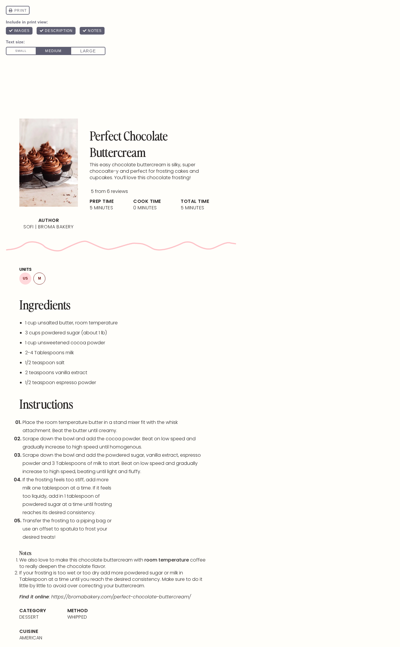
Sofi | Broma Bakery (48, 226)
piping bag (93, 520)
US (25, 278)
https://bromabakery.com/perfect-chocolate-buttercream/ (121, 596)
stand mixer (126, 422)
